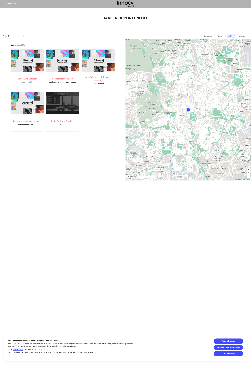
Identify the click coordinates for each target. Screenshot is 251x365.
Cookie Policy (18, 349)
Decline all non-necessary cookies (228, 347)
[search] (13, 36)
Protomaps (238, 179)
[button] (247, 4)
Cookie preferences (228, 354)
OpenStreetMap (246, 179)
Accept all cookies (228, 341)
